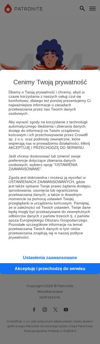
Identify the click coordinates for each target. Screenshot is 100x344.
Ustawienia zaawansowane (50, 257)
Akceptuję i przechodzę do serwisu (50, 268)
